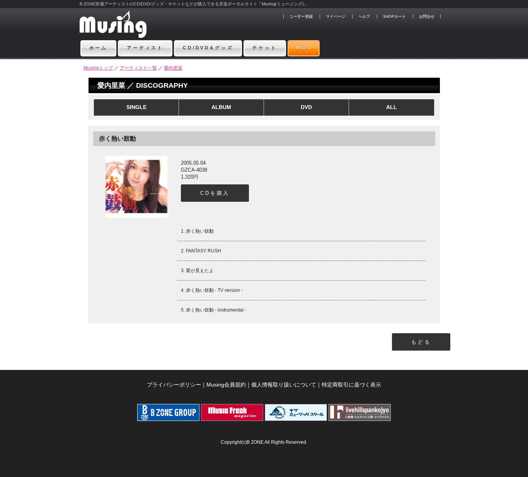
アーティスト (145, 48)
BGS (303, 48)
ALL (391, 107)
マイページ (335, 16)
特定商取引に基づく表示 (351, 385)
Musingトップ (98, 68)
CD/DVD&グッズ (208, 48)
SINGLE (136, 107)
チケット (264, 48)
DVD (306, 107)
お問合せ (426, 16)
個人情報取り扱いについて (283, 385)
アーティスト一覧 (138, 68)
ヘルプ (364, 16)
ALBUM (221, 107)
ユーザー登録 (301, 16)
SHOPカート (394, 16)
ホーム (98, 48)
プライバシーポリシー (174, 385)
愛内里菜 (173, 68)
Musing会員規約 (226, 385)
